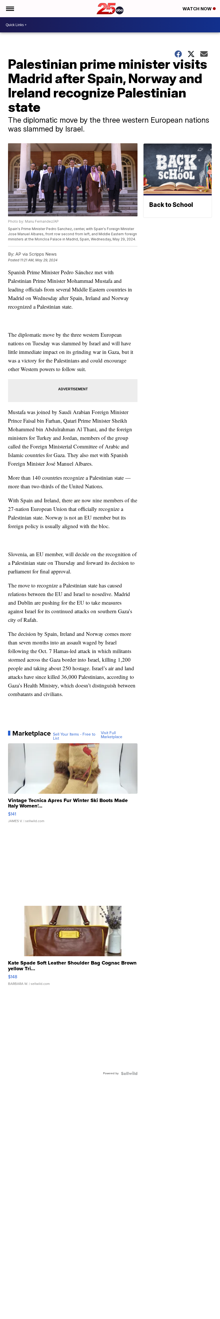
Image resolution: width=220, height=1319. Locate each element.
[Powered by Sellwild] (129, 1073)
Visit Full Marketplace (111, 735)
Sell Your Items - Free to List (74, 736)
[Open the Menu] (9, 8)
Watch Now (197, 8)
